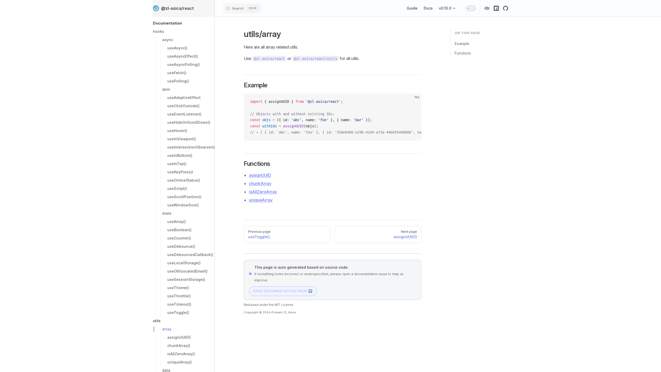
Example (462, 43)
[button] (180, 23)
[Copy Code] (413, 102)
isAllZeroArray (263, 191)
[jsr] (487, 8)
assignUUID (260, 175)
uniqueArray (261, 200)
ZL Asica (290, 312)
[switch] (471, 8)
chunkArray (260, 183)
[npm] (496, 8)
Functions (463, 53)
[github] (505, 8)
